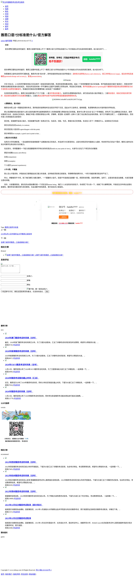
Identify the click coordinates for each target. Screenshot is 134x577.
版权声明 (16, 574)
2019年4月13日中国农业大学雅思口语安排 (16, 234)
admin (3, 41)
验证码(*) (43, 289)
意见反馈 (24, 574)
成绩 (6, 19)
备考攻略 (8, 41)
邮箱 (28, 280)
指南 (6, 9)
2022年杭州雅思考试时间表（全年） (21, 476)
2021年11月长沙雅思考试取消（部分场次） (24, 505)
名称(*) (29, 276)
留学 (6, 26)
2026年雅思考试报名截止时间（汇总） (22, 378)
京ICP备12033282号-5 (44, 570)
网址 (28, 285)
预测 (6, 16)
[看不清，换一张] (33, 289)
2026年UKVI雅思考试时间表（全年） (21, 365)
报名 (6, 11)
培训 (6, 24)
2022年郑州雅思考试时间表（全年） (21, 491)
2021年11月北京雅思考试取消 (18, 518)
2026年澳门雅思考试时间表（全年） (21, 338)
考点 (6, 21)
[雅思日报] (12, 2)
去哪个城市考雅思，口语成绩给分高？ (15, 242)
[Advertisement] (63, 307)
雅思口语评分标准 (11, 227)
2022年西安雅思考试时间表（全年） (21, 462)
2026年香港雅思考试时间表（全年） (21, 351)
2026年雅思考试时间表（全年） (19, 391)
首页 (6, 6)
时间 (6, 14)
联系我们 (8, 574)
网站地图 (32, 574)
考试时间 (16, 345)
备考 (6, 29)
